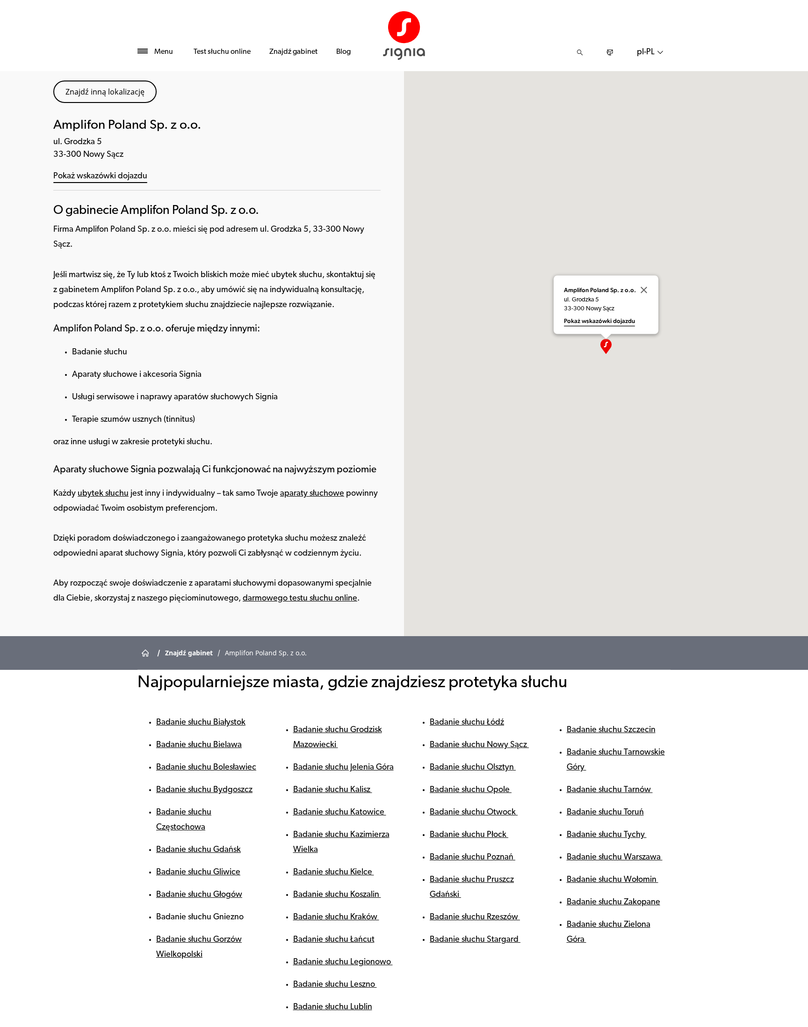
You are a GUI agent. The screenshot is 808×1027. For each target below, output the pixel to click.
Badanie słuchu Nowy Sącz (479, 745)
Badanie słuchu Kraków (336, 917)
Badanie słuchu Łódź (467, 723)
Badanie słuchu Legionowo (343, 962)
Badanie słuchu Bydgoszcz (204, 790)
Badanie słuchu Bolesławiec (206, 767)
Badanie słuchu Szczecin (611, 730)
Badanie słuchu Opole (471, 790)
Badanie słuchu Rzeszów (475, 917)
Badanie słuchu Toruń (605, 812)
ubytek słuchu (103, 494)
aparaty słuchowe (312, 494)
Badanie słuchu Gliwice (198, 872)
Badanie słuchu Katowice (339, 812)
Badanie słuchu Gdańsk (198, 850)
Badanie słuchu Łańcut (334, 940)
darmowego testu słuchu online (300, 598)
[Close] (644, 290)
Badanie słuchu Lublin (332, 1007)
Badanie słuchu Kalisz (332, 790)
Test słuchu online (222, 52)
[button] (606, 346)
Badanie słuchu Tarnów (610, 790)
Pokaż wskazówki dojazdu (100, 176)
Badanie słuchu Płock (469, 835)
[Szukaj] (579, 52)
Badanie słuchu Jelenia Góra (343, 767)
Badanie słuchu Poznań (472, 857)
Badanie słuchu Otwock (474, 812)
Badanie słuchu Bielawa (199, 745)
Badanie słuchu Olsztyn (473, 767)
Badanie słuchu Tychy (607, 835)
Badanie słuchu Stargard (475, 940)
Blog (343, 52)
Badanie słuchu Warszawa (615, 857)
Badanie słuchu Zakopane (613, 902)
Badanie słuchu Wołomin (612, 880)
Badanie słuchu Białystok (200, 723)
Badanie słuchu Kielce (333, 872)
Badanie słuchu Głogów (199, 895)
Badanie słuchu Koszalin (337, 895)
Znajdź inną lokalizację (104, 92)
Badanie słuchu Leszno (335, 985)
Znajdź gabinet (293, 52)
